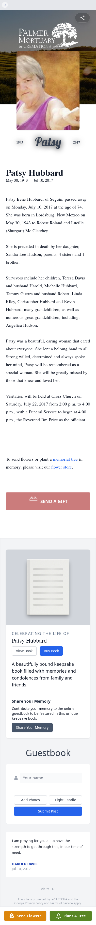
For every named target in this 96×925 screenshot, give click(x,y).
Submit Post (48, 811)
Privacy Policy (34, 903)
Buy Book (51, 651)
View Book (24, 651)
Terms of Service (61, 903)
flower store (61, 467)
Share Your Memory (32, 727)
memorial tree (65, 459)
